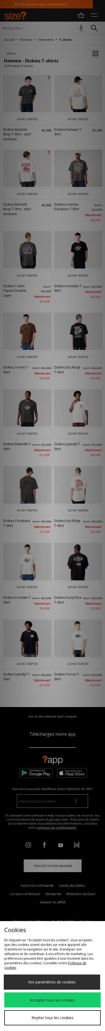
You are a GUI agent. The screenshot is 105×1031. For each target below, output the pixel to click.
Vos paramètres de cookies (52, 982)
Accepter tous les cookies (52, 1000)
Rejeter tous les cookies (53, 1017)
